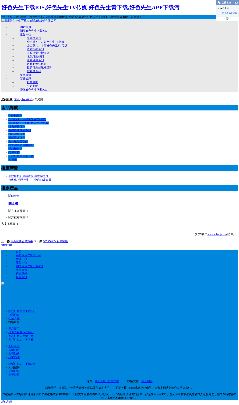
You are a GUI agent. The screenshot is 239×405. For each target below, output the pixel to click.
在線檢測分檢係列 (38, 52)
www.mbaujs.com (217, 234)
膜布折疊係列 (35, 49)
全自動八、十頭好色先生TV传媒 (28, 123)
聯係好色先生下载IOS (33, 89)
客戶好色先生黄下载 (28, 255)
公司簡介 (14, 314)
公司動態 (14, 353)
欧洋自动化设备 (229, 13)
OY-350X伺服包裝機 (55, 241)
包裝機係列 (34, 38)
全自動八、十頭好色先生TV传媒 (47, 45)
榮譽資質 (25, 74)
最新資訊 (21, 277)
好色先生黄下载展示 (21, 332)
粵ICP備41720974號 (107, 381)
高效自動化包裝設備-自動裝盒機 (28, 176)
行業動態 (32, 82)
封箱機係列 (34, 71)
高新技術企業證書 (21, 241)
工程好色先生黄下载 (21, 156)
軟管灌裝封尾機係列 (39, 67)
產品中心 (25, 34)
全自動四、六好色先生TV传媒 (27, 119)
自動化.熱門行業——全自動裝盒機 (29, 179)
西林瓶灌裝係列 (37, 63)
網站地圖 (7, 401)
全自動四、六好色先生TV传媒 (45, 41)
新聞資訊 (25, 78)
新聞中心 (21, 258)
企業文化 (14, 318)
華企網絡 (147, 381)
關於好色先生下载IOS (33, 30)
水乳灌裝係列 (35, 56)
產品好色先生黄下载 (21, 336)
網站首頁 (25, 27)
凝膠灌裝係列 (35, 60)
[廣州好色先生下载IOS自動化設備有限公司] (28, 20)
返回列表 (7, 245)
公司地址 (14, 371)
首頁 (17, 99)
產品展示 (14, 328)
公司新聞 (32, 86)
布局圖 (12, 159)
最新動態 (14, 349)
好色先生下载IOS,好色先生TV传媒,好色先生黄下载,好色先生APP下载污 (90, 7)
